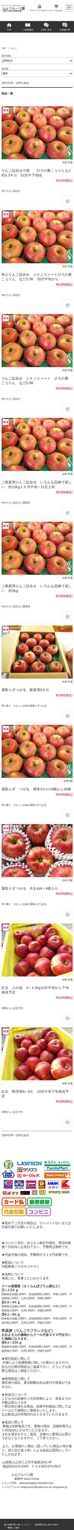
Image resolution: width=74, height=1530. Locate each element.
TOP (9, 30)
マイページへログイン (39, 10)
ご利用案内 (27, 30)
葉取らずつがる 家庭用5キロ (25, 690)
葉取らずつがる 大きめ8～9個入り (30, 888)
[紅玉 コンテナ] (37, 949)
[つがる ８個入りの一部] (37, 850)
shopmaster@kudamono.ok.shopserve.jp (43, 1487)
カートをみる (56, 10)
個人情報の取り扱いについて (17, 1525)
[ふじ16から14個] (37, 132)
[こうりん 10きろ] (37, 652)
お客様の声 (64, 30)
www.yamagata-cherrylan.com (36, 1482)
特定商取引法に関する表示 (46, 1525)
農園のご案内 (13, 1528)
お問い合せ (46, 30)
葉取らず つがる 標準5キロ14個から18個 (36, 789)
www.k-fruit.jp (31, 1478)
